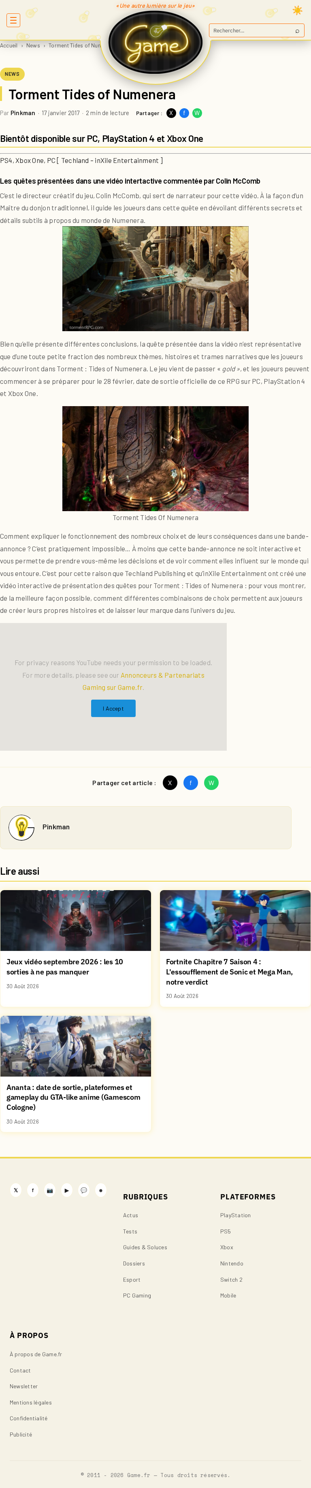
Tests (130, 1231)
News (33, 45)
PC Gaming (137, 1295)
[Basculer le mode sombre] (298, 10)
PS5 (225, 1231)
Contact (20, 1370)
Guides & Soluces (145, 1247)
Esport (132, 1279)
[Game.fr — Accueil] (155, 42)
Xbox (226, 1247)
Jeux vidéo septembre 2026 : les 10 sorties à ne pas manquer (64, 966)
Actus (130, 1215)
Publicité (21, 1434)
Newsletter (24, 1386)
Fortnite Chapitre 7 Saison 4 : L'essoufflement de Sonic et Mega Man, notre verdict (229, 971)
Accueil (9, 45)
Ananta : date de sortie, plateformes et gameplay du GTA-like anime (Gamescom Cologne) (73, 1097)
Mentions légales (31, 1402)
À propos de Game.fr (36, 1354)
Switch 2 (231, 1279)
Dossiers (134, 1263)
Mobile (228, 1295)
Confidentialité (29, 1418)
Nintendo (231, 1263)
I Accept (113, 708)
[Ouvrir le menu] (13, 20)
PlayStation (235, 1215)
